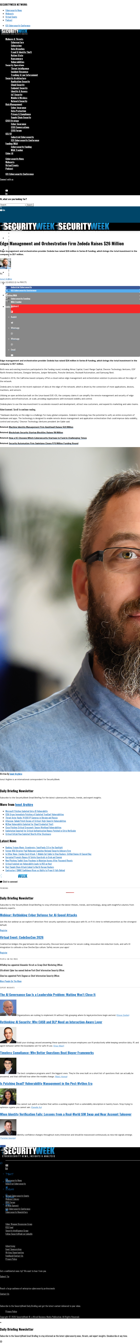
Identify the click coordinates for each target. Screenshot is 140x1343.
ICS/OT (8, 133)
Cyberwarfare (17, 42)
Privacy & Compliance (21, 114)
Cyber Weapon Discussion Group (18, 1224)
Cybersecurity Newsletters (16, 1212)
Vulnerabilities (17, 62)
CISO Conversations (20, 127)
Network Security (19, 101)
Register (3, 930)
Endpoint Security (19, 88)
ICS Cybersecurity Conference (17, 25)
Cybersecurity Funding (21, 146)
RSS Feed (9, 1227)
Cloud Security (17, 84)
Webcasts (9, 13)
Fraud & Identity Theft (21, 52)
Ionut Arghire (6, 279)
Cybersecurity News (13, 10)
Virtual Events (11, 17)
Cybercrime (16, 45)
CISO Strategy (12, 120)
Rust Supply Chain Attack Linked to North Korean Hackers (29, 867)
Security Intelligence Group (16, 1230)
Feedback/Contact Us (14, 1255)
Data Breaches (18, 48)
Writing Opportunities (14, 1252)
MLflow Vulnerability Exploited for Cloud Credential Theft (29, 824)
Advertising (10, 1246)
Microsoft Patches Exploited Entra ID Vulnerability (26, 811)
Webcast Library (12, 1199)
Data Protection (18, 111)
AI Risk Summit (12, 1205)
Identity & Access (19, 91)
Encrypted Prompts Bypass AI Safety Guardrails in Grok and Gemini (33, 857)
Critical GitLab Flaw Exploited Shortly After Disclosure (28, 834)
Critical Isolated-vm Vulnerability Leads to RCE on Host (28, 863)
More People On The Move (10, 981)
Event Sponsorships (13, 1249)
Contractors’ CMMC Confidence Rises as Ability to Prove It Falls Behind (35, 870)
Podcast (8, 20)
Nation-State (17, 55)
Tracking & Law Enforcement (24, 75)
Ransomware (17, 58)
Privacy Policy (11, 1259)
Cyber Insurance (18, 107)
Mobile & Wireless (19, 97)
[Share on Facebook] (72, 287)
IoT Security (16, 94)
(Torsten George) (8, 1138)
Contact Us (4, 1294)
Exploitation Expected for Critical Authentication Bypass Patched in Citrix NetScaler (40, 830)
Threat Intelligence (20, 68)
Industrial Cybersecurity (22, 137)
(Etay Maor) (58, 1045)
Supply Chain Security (21, 117)
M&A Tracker (17, 150)
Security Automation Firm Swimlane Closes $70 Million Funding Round (43, 443)
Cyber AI (9, 153)
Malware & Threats (14, 39)
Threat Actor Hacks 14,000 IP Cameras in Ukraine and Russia (31, 817)
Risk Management (13, 104)
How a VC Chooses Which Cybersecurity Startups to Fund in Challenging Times (48, 437)
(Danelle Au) (36, 1107)
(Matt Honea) (61, 1076)
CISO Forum (16, 130)
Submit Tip (4, 1276)
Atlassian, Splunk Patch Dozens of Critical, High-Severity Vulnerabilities (35, 821)
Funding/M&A (11, 143)
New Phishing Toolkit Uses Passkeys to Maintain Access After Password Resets (39, 860)
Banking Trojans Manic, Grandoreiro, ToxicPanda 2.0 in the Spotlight (34, 847)
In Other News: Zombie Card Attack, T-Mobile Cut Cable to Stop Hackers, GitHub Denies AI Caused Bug (48, 854)
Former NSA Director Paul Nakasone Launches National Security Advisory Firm (38, 850)
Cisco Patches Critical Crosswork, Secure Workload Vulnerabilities (33, 827)
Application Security (20, 81)
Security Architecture (15, 78)
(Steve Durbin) (122, 1015)
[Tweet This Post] (72, 291)
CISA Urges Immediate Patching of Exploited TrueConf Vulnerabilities (34, 814)
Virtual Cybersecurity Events (17, 1195)
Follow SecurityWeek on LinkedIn (18, 1234)
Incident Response (19, 71)
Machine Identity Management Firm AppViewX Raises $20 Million (41, 427)
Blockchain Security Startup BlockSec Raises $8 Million (36, 432)
